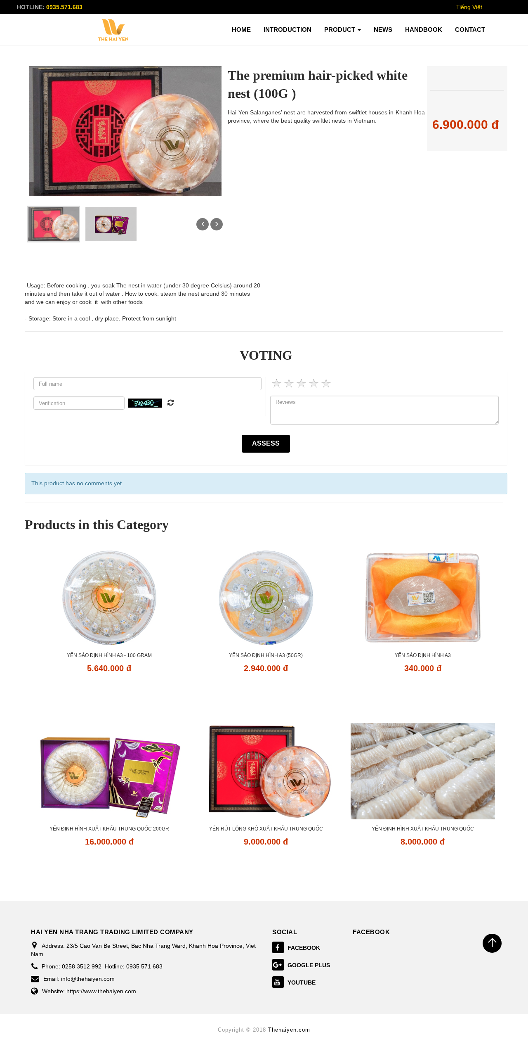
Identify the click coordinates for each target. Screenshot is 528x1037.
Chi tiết (109, 692)
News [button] (383, 29)
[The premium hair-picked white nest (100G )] (53, 223)
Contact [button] (470, 29)
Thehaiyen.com (289, 1030)
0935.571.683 (64, 7)
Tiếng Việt (469, 7)
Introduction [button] (287, 29)
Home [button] (241, 29)
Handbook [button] (423, 29)
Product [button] (340, 29)
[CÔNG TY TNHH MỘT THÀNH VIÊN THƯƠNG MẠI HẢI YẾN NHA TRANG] (113, 30)
